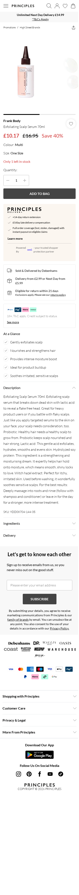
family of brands (18, 619)
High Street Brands (30, 27)
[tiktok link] (60, 774)
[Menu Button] (5, 5)
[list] (39, 17)
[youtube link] (50, 774)
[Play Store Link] (39, 754)
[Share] (73, 27)
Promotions (9, 27)
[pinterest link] (29, 774)
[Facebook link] (39, 774)
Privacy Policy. (59, 628)
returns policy (58, 294)
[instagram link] (18, 774)
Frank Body (12, 121)
